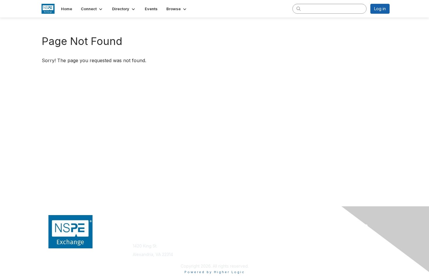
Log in (380, 8)
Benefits (225, 242)
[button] (92, 8)
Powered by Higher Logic (214, 272)
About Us (310, 237)
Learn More (228, 248)
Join (221, 237)
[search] (298, 8)
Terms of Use (314, 242)
